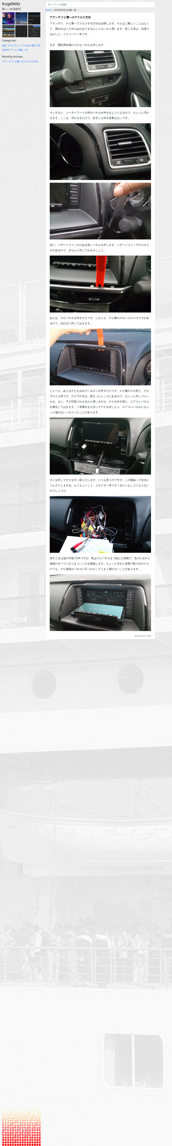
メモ (25, 49)
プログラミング (15, 45)
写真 (20, 49)
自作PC (6, 49)
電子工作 (36, 45)
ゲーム (13, 49)
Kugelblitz (11, 3)
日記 (4, 45)
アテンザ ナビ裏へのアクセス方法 (20, 61)
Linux (28, 45)
